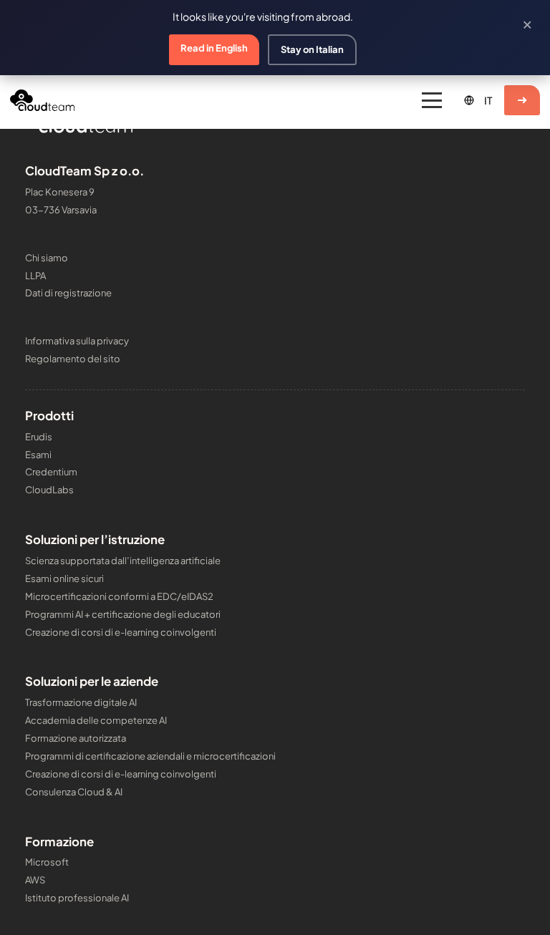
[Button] (522, 100)
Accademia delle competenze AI (96, 720)
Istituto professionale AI (77, 897)
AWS (35, 880)
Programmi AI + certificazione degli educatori (123, 614)
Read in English (214, 48)
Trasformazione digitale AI (81, 702)
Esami (38, 454)
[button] (432, 100)
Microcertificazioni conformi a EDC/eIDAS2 (119, 596)
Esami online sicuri (64, 578)
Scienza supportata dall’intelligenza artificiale (123, 560)
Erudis (38, 436)
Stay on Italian (312, 49)
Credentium (51, 472)
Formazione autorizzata (75, 738)
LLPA (35, 275)
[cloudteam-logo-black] (42, 100)
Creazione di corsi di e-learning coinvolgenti (120, 632)
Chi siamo (46, 257)
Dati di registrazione (68, 293)
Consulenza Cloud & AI (73, 792)
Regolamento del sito (72, 358)
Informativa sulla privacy (77, 341)
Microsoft (47, 862)
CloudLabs (49, 489)
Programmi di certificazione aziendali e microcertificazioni (150, 756)
